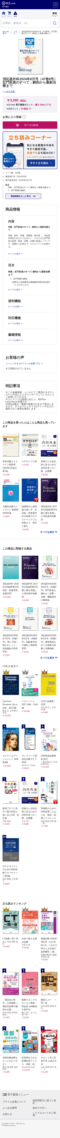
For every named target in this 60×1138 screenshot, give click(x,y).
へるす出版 (15, 32)
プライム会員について (14, 1101)
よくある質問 (10, 1108)
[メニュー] (55, 4)
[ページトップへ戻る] (55, 1133)
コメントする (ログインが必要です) (23, 363)
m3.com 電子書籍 (5, 32)
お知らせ (7, 1114)
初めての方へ (40, 1108)
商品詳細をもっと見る (21, 196)
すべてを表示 (47, 532)
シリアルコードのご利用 (44, 1114)
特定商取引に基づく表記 (44, 1101)
